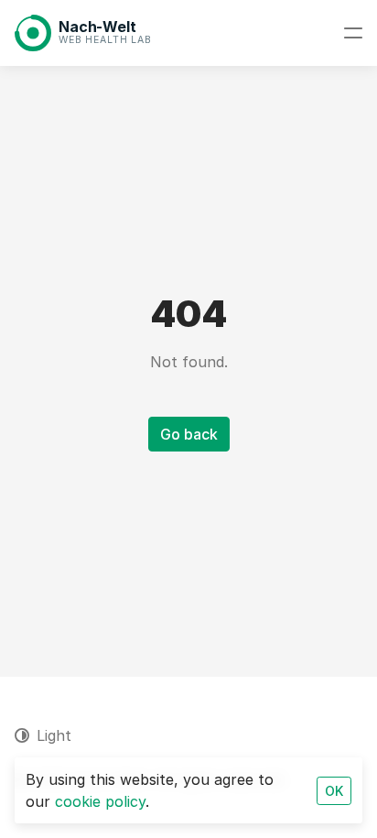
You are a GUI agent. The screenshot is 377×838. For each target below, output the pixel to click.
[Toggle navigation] (353, 33)
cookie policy (100, 801)
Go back (189, 434)
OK (334, 791)
